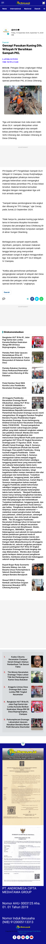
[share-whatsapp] (41, 299)
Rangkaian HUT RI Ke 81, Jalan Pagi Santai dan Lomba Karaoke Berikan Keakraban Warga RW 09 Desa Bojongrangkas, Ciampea (18, 708)
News (4, 9)
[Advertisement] (23, 624)
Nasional (27, 9)
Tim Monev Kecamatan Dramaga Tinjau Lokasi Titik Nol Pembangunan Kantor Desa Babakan (18, 676)
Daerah (37, 9)
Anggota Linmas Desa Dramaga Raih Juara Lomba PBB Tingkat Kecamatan (18, 690)
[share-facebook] (32, 299)
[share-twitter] (37, 299)
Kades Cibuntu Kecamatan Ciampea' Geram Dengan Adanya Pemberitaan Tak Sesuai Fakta (18, 662)
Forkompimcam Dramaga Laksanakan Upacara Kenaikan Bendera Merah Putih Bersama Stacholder (18, 723)
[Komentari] (3, 299)
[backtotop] (23, 744)
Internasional (15, 9)
